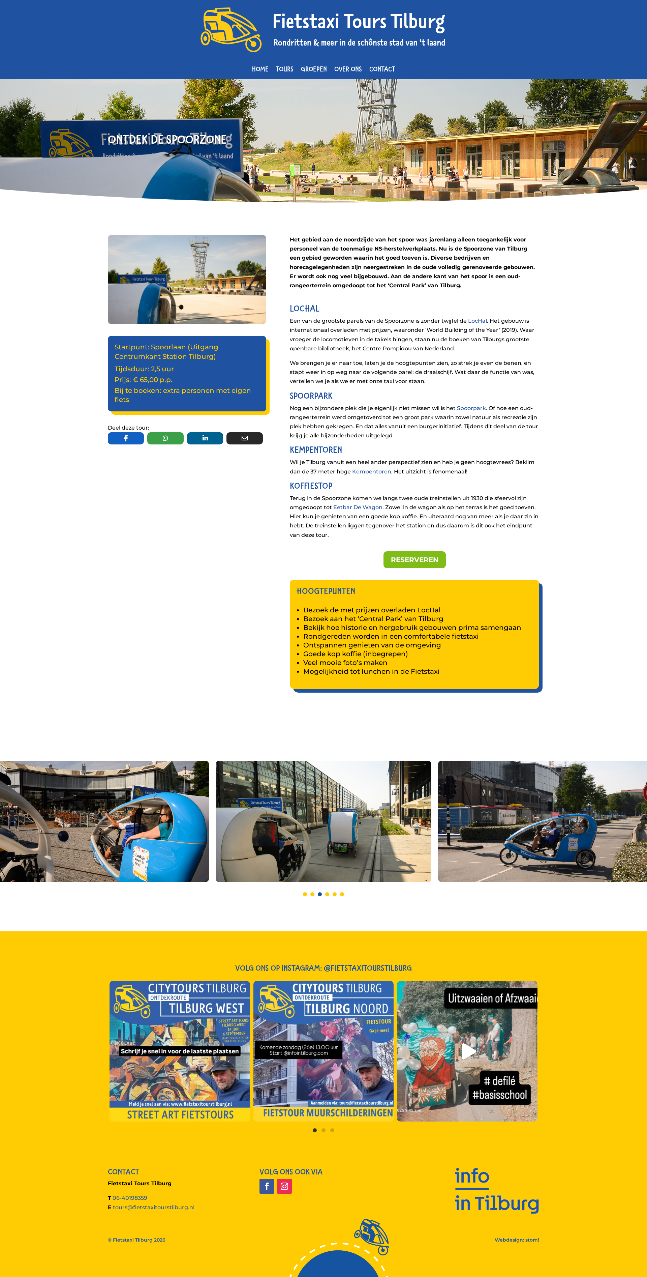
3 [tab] (320, 894)
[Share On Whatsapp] (165, 438)
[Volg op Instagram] (284, 1186)
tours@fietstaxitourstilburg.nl (153, 1207)
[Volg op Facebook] (266, 1186)
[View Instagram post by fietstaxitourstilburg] (243, 1113)
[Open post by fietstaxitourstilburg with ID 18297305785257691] (323, 1051)
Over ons (348, 69)
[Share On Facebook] (126, 438)
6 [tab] (342, 894)
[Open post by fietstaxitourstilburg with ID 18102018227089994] (180, 1051)
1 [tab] (305, 894)
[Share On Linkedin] (205, 438)
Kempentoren (371, 471)
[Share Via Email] (244, 438)
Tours (285, 69)
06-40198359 (130, 1198)
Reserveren (414, 560)
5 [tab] (335, 894)
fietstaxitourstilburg (178, 987)
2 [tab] (312, 894)
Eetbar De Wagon (357, 507)
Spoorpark (471, 408)
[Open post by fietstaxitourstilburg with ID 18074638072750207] (467, 1051)
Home (260, 69)
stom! (532, 1240)
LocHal (477, 321)
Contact (382, 69)
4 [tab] (327, 894)
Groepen (314, 69)
